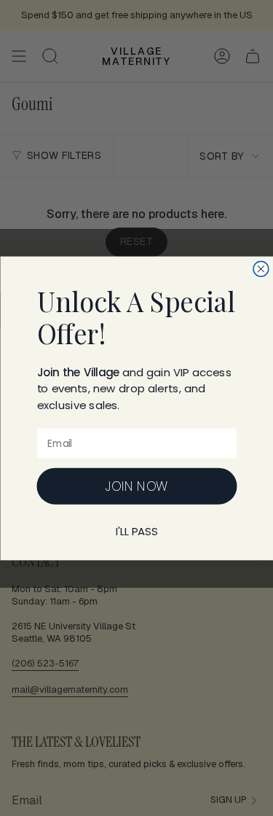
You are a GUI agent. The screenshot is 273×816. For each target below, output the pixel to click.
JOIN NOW (137, 485)
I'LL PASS (136, 531)
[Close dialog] (261, 268)
